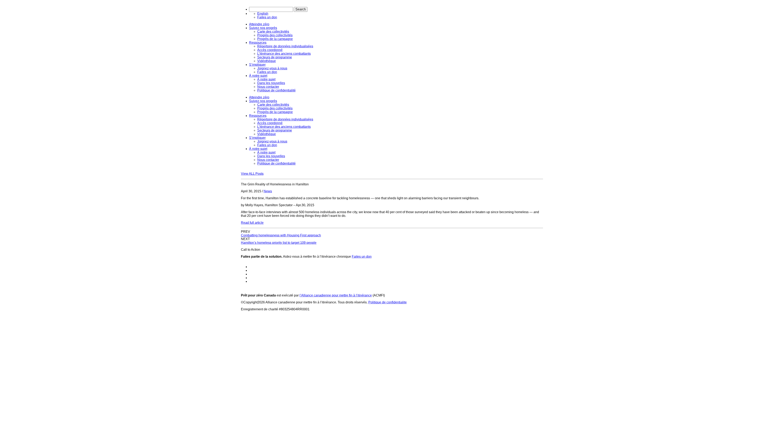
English (262, 13)
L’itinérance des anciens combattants (284, 53)
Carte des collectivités (273, 31)
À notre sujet (258, 75)
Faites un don (267, 17)
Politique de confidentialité (276, 90)
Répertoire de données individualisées (285, 46)
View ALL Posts (252, 173)
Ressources (257, 42)
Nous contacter (268, 86)
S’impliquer (257, 64)
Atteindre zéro (259, 24)
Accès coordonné (270, 50)
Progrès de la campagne (275, 39)
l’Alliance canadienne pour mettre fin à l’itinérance (336, 295)
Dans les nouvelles (271, 83)
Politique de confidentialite (387, 302)
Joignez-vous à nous (272, 68)
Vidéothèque (266, 61)
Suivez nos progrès (263, 28)
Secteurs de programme (274, 57)
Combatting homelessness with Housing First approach (281, 235)
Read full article (252, 222)
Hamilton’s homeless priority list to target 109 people (278, 242)
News (268, 191)
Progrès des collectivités (275, 35)
